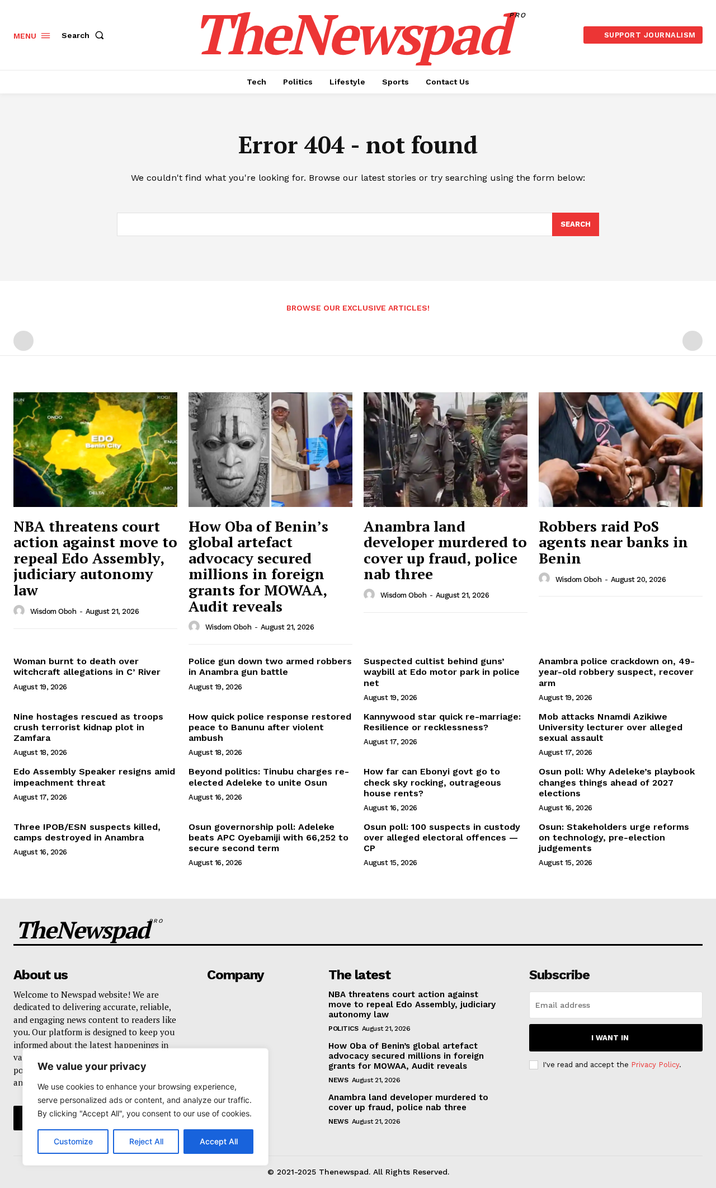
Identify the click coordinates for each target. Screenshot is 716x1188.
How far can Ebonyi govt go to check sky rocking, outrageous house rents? (432, 782)
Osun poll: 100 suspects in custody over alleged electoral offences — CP (442, 837)
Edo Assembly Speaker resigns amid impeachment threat (94, 776)
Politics (343, 1028)
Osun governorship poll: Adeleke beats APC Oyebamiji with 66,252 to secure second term (268, 837)
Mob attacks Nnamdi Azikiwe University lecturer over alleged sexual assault (610, 727)
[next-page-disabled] (692, 341)
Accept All (219, 1141)
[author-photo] (20, 611)
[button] (85, 35)
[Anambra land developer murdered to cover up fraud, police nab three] (445, 449)
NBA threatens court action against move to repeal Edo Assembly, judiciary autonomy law (95, 557)
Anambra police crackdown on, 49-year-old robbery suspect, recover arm (617, 672)
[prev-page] (23, 341)
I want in (610, 1038)
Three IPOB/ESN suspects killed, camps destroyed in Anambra (87, 832)
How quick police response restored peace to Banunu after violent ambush (270, 727)
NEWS (338, 1080)
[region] (145, 1107)
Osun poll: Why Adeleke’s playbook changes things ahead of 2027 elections (617, 782)
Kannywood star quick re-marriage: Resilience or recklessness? (442, 721)
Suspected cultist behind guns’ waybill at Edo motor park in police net (442, 672)
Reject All (146, 1141)
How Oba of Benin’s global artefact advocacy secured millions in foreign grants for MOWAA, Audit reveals (258, 566)
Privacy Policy (655, 1064)
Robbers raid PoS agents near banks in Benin (613, 541)
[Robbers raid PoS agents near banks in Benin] (621, 449)
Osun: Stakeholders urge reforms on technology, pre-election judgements (614, 837)
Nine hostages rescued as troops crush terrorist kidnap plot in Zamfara (88, 727)
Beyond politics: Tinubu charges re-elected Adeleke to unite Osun (269, 776)
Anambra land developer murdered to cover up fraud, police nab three (445, 550)
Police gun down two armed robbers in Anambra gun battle (270, 666)
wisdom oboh (53, 611)
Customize (73, 1141)
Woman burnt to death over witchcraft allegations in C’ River (87, 666)
